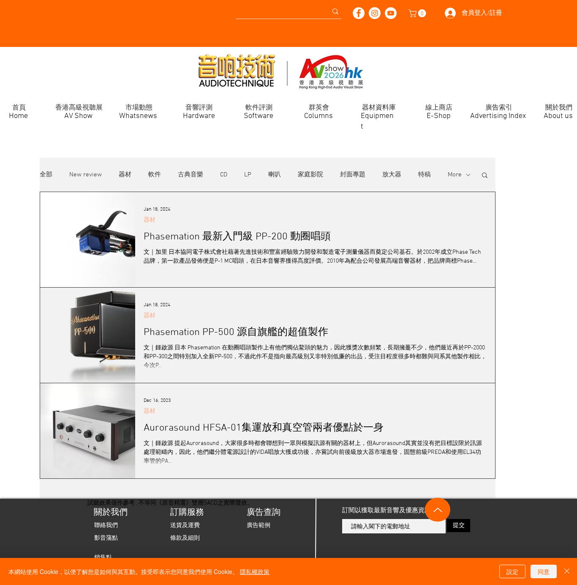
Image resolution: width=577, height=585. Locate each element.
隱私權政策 (254, 571)
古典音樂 (190, 175)
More (455, 175)
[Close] (567, 571)
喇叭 (274, 175)
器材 (125, 175)
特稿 (424, 175)
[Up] (437, 510)
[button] (418, 13)
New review (85, 175)
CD (223, 175)
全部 (46, 175)
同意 (544, 571)
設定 (512, 571)
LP (247, 175)
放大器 (391, 175)
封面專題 (352, 175)
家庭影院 (310, 175)
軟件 (154, 175)
